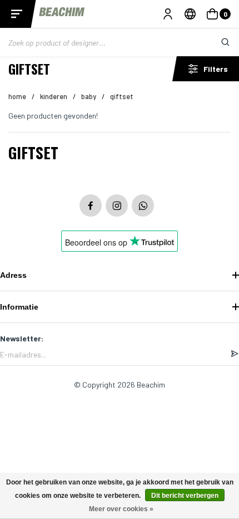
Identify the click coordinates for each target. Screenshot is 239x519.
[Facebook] (90, 205)
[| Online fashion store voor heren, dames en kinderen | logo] (62, 13)
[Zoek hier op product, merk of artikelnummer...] (217, 42)
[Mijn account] (167, 13)
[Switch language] (190, 13)
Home (17, 96)
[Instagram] (117, 205)
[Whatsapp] (143, 205)
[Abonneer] (234, 354)
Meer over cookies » (121, 509)
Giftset (121, 96)
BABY (88, 96)
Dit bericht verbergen (184, 496)
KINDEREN (53, 96)
